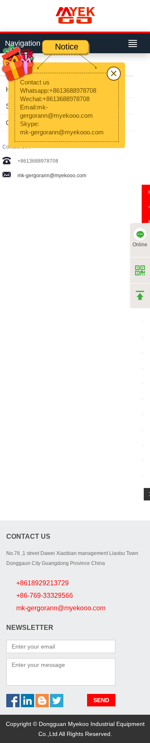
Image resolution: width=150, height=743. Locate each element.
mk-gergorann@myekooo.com (52, 175)
